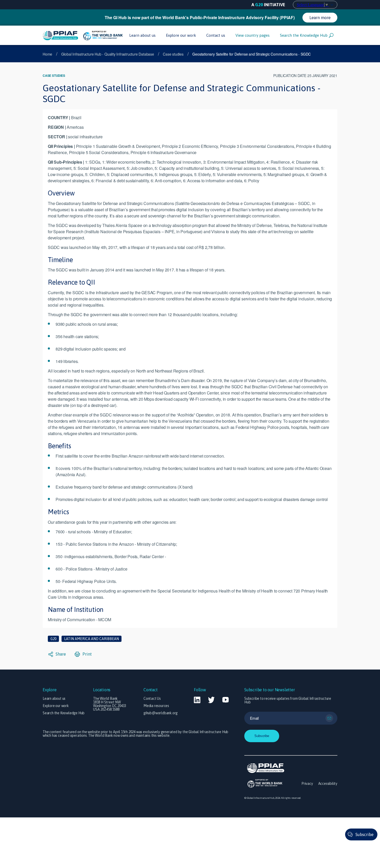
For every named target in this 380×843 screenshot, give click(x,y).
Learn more (320, 17)
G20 (53, 639)
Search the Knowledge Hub (304, 35)
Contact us (215, 35)
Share (60, 654)
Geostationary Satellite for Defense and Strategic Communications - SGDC (251, 54)
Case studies (173, 54)
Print (86, 654)
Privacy (307, 783)
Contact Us (152, 698)
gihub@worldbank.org (160, 713)
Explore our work (181, 35)
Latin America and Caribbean (91, 639)
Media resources (156, 706)
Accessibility (327, 783)
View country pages (252, 35)
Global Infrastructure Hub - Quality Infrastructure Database (107, 54)
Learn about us (142, 35)
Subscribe (364, 834)
